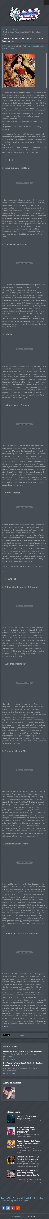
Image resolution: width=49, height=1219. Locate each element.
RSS (26, 1200)
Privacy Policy (38, 1198)
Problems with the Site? (22, 1198)
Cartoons (33, 46)
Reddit (18, 1208)
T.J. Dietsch (7, 46)
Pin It (22, 1035)
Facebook (3, 1208)
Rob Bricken (10, 1059)
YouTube (13, 1208)
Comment (11, 49)
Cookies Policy (6, 1200)
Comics (39, 46)
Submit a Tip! (6, 1198)
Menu (46, 2)
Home (4, 29)
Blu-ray (12, 29)
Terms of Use (18, 1200)
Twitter (8, 1208)
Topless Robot (17, 1216)
